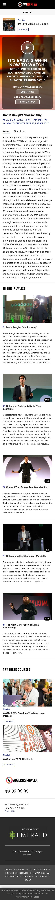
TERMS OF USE (30, 876)
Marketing (40, 120)
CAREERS (19, 869)
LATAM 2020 (42, 123)
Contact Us (10, 811)
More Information (24, 897)
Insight (28, 120)
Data (20, 120)
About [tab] (6, 130)
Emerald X (24, 851)
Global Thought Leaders (18, 123)
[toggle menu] (5, 5)
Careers (11, 120)
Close (36, 897)
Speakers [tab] (19, 130)
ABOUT (8, 869)
